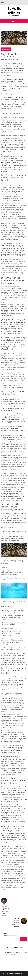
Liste (7, 945)
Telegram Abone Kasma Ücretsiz (16, 952)
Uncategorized (6, 49)
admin (2, 59)
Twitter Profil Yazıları (13, 955)
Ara (5, 934)
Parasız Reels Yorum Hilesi (14, 947)
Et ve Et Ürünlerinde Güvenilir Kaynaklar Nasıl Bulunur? (15, 922)
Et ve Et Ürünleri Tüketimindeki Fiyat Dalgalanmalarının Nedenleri (5, 910)
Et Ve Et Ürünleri (14, 10)
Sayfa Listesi (10, 950)
